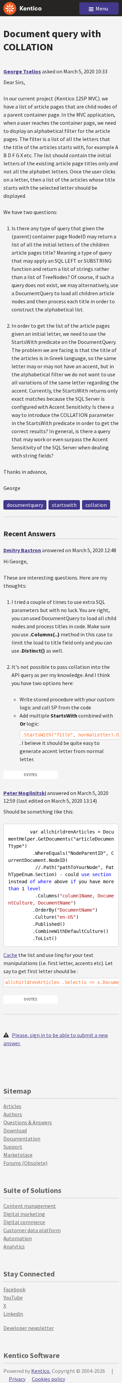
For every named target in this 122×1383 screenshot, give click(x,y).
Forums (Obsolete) (25, 1162)
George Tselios (22, 71)
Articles (12, 1106)
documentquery (25, 504)
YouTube (13, 1297)
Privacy (17, 1379)
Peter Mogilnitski (24, 793)
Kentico (40, 1370)
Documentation (21, 1138)
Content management (29, 1205)
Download (15, 1130)
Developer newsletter (28, 1328)
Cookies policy (48, 1379)
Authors (12, 1114)
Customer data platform (32, 1230)
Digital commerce (24, 1222)
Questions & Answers (27, 1122)
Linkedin (13, 1313)
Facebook (14, 1289)
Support (12, 1146)
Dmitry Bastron (22, 550)
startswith (64, 504)
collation (96, 504)
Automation (17, 1238)
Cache (10, 955)
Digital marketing (24, 1214)
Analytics (14, 1246)
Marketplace (18, 1154)
